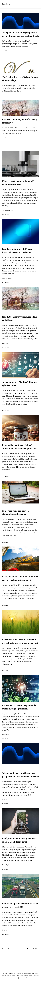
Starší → (36, 948)
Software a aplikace (7, 210)
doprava (4, 930)
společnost (5, 138)
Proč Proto (6, 4)
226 (27, 948)
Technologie (5, 734)
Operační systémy (7, 278)
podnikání (5, 51)
